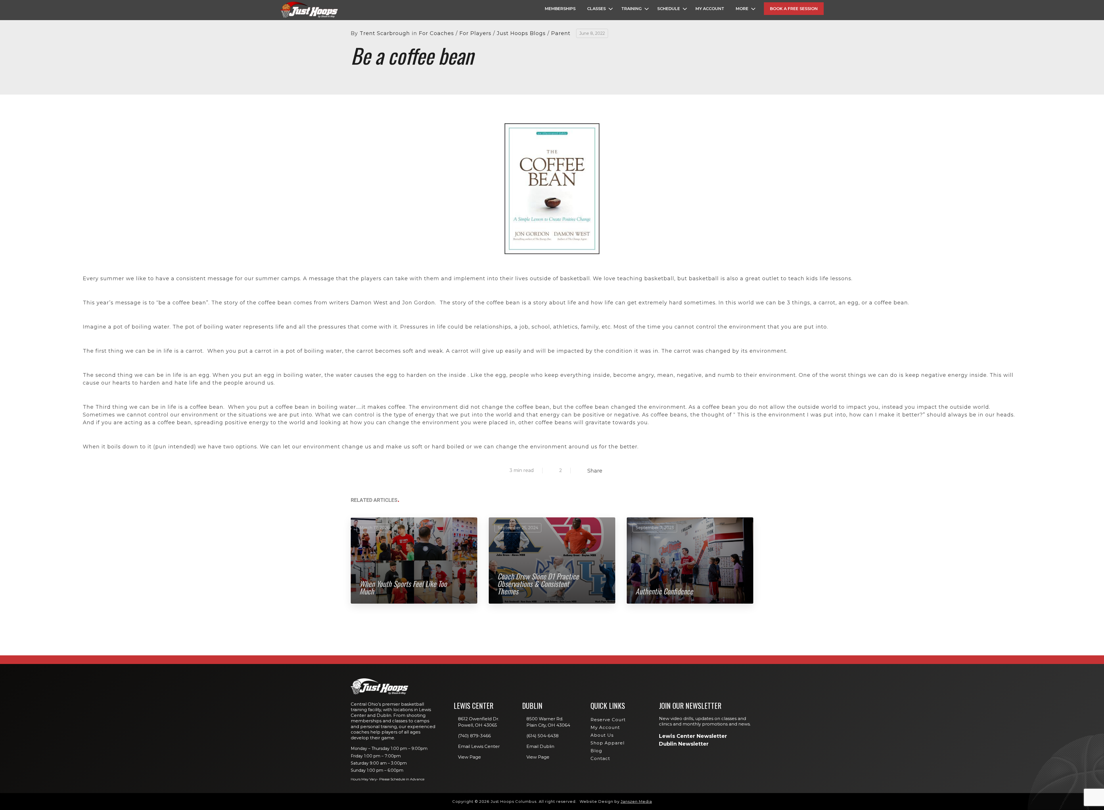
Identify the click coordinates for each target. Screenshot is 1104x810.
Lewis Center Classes (672, 50)
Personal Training (670, 83)
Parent (560, 33)
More (742, 8)
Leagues (659, 74)
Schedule (668, 8)
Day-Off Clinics (666, 58)
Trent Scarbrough (385, 33)
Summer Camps (666, 91)
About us (602, 735)
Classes (596, 8)
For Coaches (436, 33)
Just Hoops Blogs (521, 33)
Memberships (560, 8)
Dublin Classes (737, 50)
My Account (709, 8)
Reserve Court (608, 719)
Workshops (663, 66)
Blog (596, 750)
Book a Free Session (794, 8)
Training (631, 8)
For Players (475, 33)
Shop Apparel (607, 743)
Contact (600, 758)
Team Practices (666, 99)
